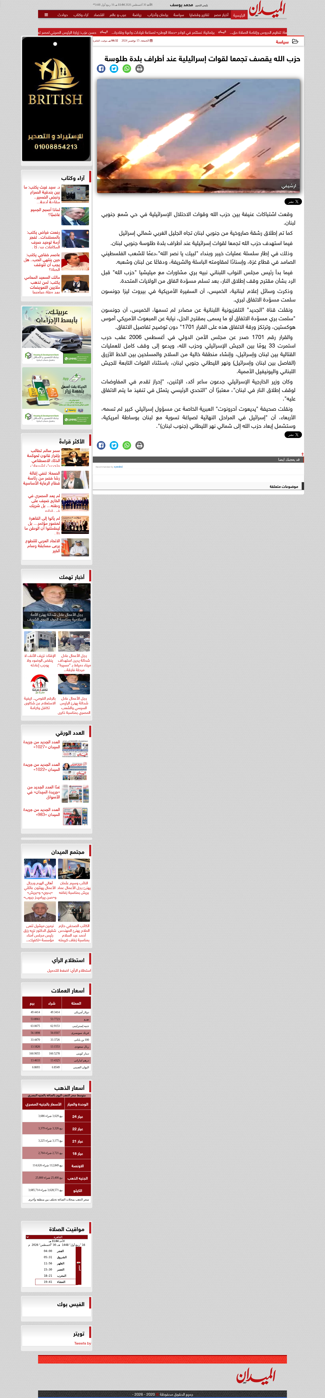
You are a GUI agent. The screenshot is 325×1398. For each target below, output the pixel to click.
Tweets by (82, 1342)
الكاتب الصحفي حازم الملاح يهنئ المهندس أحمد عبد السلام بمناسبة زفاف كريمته (74, 932)
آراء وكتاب (72, 177)
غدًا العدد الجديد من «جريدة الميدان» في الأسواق (43, 792)
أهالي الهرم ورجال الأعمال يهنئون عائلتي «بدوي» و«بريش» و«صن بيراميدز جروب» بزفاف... (40, 891)
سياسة (282, 41)
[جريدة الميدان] (56, 100)
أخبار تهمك (71, 576)
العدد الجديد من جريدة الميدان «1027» (41, 744)
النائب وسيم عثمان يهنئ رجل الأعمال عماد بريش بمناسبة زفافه (74, 886)
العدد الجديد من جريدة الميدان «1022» (41, 766)
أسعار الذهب (69, 1087)
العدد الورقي (70, 732)
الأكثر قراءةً (71, 440)
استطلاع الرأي (68, 959)
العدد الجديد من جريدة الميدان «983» (41, 811)
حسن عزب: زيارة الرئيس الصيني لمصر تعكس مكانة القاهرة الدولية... (94, 31)
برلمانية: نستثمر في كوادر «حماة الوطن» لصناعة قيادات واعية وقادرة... (210, 31)
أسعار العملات (67, 989)
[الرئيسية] (239, 14)
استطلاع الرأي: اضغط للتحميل (69, 969)
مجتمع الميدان (67, 851)
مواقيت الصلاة (66, 1228)
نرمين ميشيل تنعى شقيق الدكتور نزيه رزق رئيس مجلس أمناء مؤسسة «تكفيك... (40, 932)
